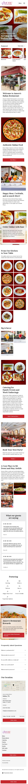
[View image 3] (7, 350)
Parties (4, 742)
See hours (22, 716)
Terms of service (6, 760)
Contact (4, 750)
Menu (20, 3)
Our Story (4, 744)
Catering (4, 740)
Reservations (5, 738)
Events (4, 746)
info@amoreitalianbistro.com (9, 711)
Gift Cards (4, 748)
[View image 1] (7, 337)
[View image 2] (20, 337)
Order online (13, 720)
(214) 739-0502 (6, 708)
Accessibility (5, 762)
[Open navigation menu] (24, 3)
